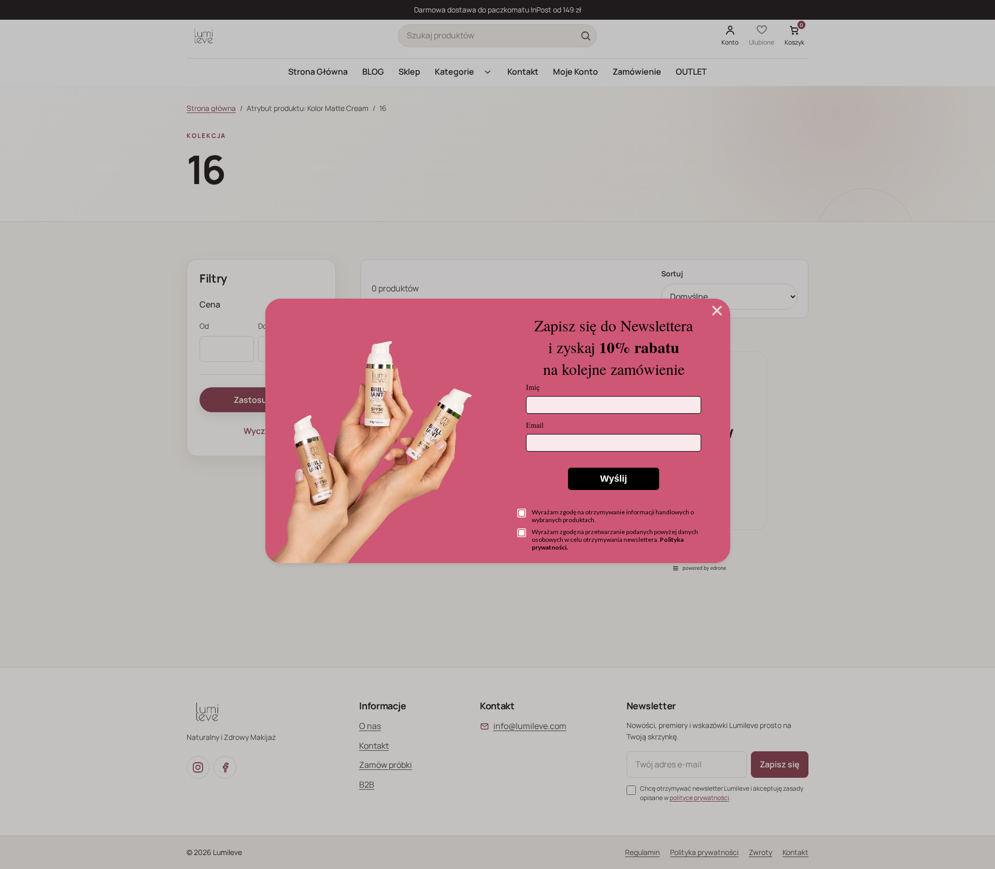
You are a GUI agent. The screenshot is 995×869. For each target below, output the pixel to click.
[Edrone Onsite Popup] (497, 434)
